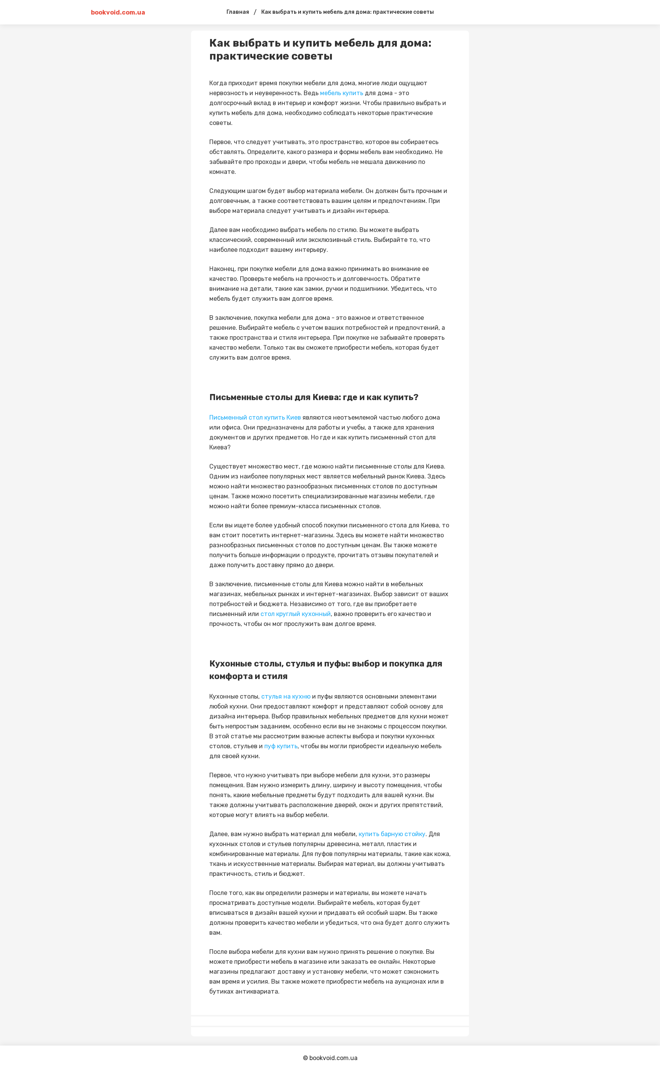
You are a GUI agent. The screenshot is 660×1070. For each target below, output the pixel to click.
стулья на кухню (286, 696)
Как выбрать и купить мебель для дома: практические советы (347, 12)
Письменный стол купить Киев (255, 417)
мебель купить (341, 93)
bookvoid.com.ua (118, 12)
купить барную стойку (392, 834)
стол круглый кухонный (295, 614)
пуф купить (281, 746)
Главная (237, 12)
